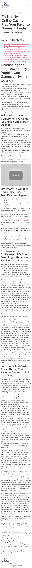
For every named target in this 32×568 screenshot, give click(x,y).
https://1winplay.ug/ (24, 220)
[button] (29, 5)
